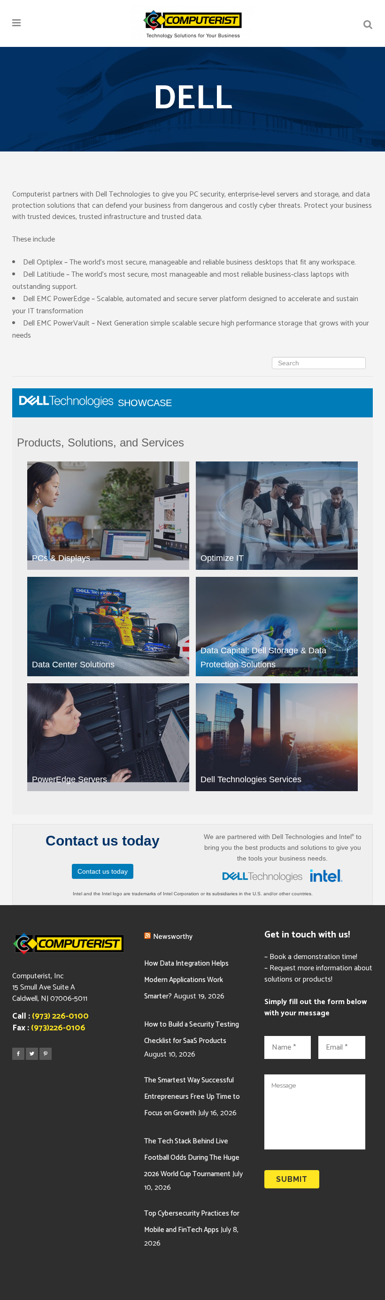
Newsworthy (172, 937)
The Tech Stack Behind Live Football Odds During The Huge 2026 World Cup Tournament (191, 1157)
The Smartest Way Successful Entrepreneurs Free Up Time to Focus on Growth (192, 1096)
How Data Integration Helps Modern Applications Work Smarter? (186, 980)
